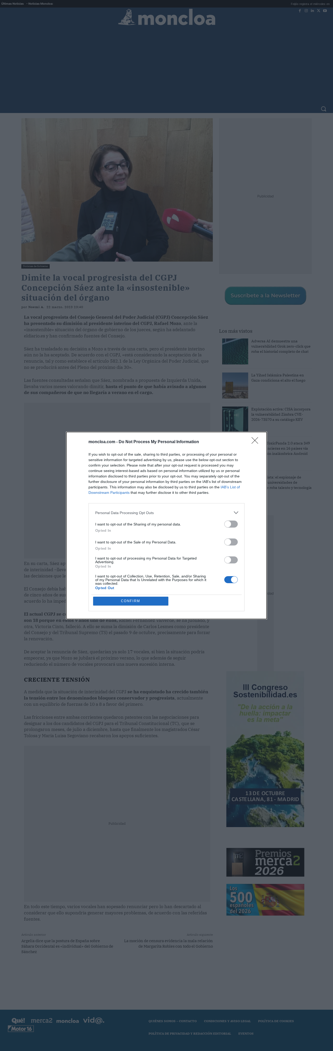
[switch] (231, 524)
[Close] (256, 442)
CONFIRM (130, 601)
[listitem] (166, 512)
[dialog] (166, 525)
